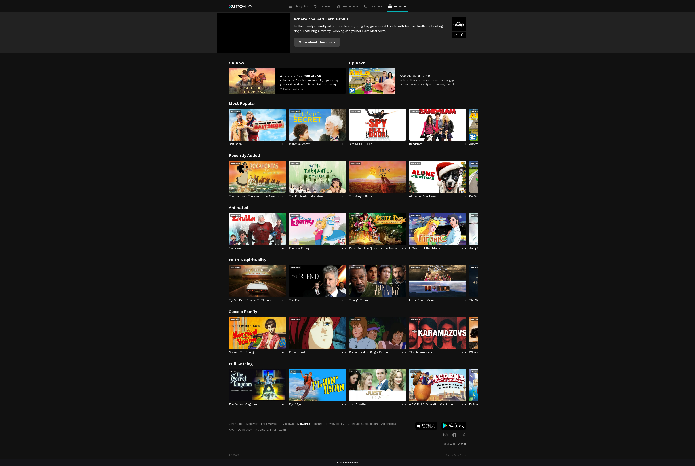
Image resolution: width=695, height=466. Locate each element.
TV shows (376, 6)
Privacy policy (335, 423)
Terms (318, 423)
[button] (317, 42)
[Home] (240, 6)
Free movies (350, 6)
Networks (400, 6)
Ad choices (388, 423)
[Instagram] (445, 435)
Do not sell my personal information (262, 429)
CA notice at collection (363, 423)
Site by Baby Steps (455, 455)
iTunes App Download (426, 426)
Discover (325, 6)
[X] (463, 435)
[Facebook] (454, 435)
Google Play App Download (453, 426)
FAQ (231, 429)
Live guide (301, 6)
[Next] (466, 123)
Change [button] (461, 443)
